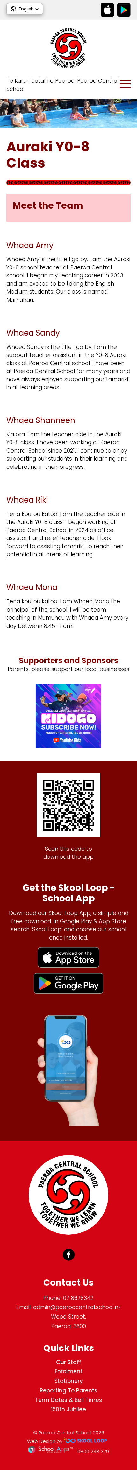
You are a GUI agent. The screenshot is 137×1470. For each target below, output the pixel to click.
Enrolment (69, 1371)
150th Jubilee (68, 1409)
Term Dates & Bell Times (68, 1400)
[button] (25, 9)
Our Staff (68, 1362)
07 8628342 (78, 1298)
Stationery (68, 1381)
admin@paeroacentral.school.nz (77, 1307)
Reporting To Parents (68, 1390)
